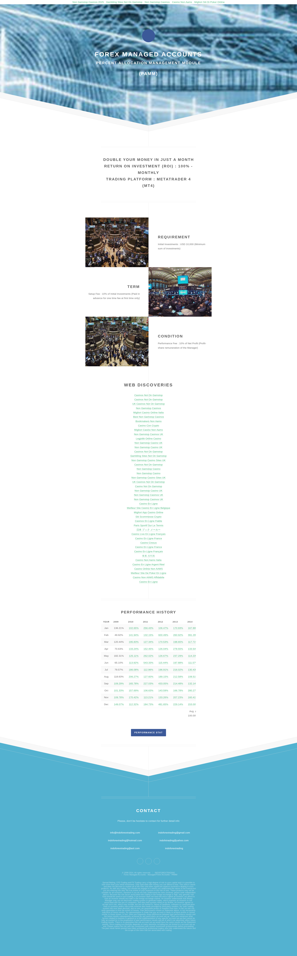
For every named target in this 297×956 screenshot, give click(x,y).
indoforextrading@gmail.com (174, 832)
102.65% (134, 628)
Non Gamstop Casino (148, 469)
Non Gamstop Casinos (157, 2)
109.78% (119, 697)
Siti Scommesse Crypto (148, 516)
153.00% (193, 704)
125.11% (134, 655)
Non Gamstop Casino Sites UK (148, 460)
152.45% (148, 648)
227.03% (148, 683)
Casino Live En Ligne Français (149, 534)
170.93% (178, 628)
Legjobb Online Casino (148, 438)
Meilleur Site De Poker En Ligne (148, 573)
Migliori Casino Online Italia (148, 412)
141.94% (134, 635)
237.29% (178, 655)
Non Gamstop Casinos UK (148, 434)
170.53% (163, 642)
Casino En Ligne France (148, 538)
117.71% (193, 642)
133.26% (163, 697)
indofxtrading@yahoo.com (174, 840)
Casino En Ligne (148, 503)
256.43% (148, 628)
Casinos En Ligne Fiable (148, 521)
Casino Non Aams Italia (148, 560)
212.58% (178, 676)
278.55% (178, 648)
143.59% (163, 690)
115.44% (163, 662)
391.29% (193, 635)
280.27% (193, 690)
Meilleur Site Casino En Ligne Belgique (148, 508)
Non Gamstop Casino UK (148, 442)
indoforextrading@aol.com (125, 848)
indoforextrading (173, 848)
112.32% (134, 704)
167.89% (193, 628)
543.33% (148, 662)
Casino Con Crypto (148, 425)
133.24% (134, 648)
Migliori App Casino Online (148, 512)
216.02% (178, 669)
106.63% (148, 690)
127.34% (148, 642)
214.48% (178, 683)
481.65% (163, 704)
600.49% (163, 635)
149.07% (119, 704)
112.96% (148, 669)
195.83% (134, 642)
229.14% (178, 704)
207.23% (178, 697)
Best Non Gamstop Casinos (148, 416)
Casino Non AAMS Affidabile (148, 577)
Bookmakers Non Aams (149, 421)
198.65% (178, 642)
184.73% (148, 704)
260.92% (178, 635)
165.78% (134, 683)
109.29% (119, 683)
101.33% (119, 690)
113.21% (148, 697)
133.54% (193, 648)
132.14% (193, 683)
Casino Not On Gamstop (148, 486)
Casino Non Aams (182, 2)
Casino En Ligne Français (148, 551)
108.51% (193, 676)
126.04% (163, 648)
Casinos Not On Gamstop (148, 395)
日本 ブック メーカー (148, 529)
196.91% (163, 669)
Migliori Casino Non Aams (148, 429)
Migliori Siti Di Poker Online (209, 2)
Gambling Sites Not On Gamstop (124, 2)
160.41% (193, 697)
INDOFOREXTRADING (165, 873)
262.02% (148, 655)
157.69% (134, 690)
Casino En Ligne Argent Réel (148, 564)
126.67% (163, 655)
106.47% (163, 628)
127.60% (148, 676)
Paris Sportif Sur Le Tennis (148, 525)
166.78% (178, 690)
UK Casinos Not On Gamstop (148, 403)
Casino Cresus (148, 542)
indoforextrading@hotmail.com (125, 840)
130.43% (193, 669)
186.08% (134, 669)
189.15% (163, 676)
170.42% (134, 697)
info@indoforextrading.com (125, 832)
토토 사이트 (148, 555)
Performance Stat (148, 732)
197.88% (178, 662)
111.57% (193, 662)
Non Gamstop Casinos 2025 (88, 2)
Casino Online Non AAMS (148, 568)
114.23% (193, 655)
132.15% (148, 635)
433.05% (163, 683)
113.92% (134, 662)
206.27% (134, 676)
